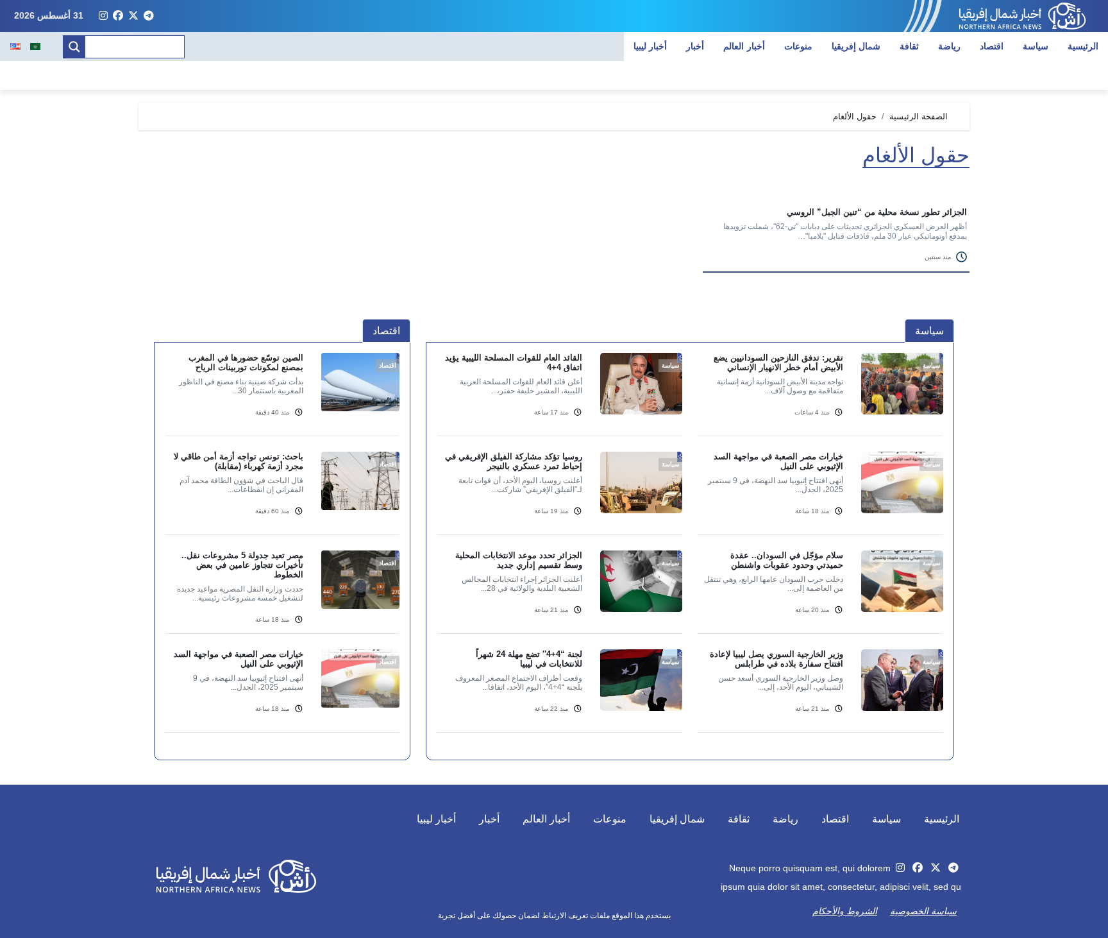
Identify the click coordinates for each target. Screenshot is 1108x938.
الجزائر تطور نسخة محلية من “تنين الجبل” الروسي (877, 212)
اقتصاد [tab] (386, 330)
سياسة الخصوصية (923, 911)
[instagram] (103, 16)
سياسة (1035, 46)
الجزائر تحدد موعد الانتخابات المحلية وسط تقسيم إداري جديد (518, 560)
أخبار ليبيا (650, 46)
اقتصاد (991, 46)
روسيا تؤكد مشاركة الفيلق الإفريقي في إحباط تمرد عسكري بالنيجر (513, 461)
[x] (133, 16)
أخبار (695, 46)
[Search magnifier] (74, 47)
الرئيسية (1083, 46)
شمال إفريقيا (856, 46)
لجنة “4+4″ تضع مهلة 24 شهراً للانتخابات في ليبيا (529, 659)
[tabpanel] (689, 550)
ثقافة (909, 46)
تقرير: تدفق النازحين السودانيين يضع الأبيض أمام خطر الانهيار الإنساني (778, 362)
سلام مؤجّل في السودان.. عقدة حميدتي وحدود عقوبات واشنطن (786, 560)
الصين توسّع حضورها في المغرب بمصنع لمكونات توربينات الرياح (246, 362)
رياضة (949, 46)
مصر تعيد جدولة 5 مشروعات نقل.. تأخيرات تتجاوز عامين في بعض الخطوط (242, 564)
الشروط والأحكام (844, 911)
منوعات (798, 46)
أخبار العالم (744, 46)
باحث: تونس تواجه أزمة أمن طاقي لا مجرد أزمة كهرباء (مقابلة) (238, 461)
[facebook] (118, 16)
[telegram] (149, 16)
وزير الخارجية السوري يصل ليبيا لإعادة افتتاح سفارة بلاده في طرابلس (776, 659)
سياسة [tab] (929, 330)
